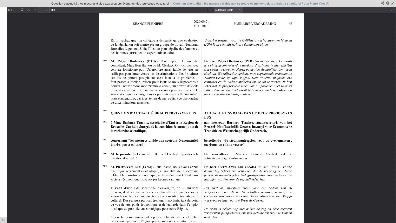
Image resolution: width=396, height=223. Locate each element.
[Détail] (387, 3)
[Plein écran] (393, 3)
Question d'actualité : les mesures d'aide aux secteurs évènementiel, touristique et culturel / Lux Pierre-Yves (249, 3)
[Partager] (382, 3)
